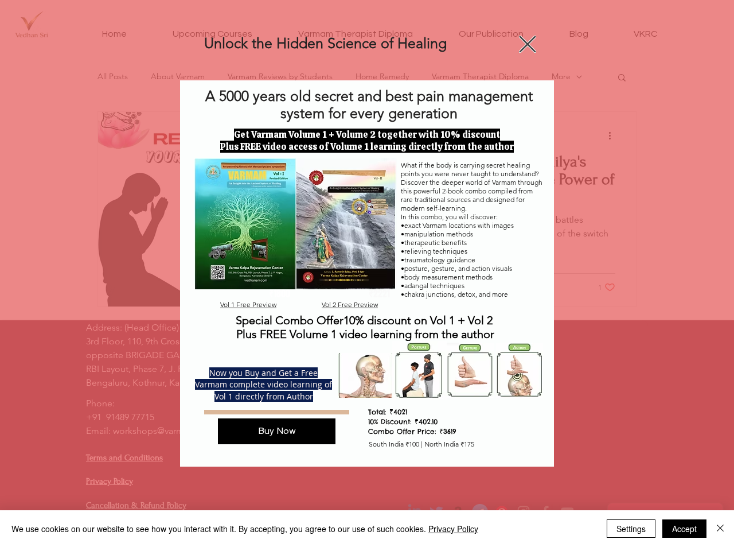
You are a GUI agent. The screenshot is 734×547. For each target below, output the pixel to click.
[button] (527, 44)
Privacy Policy (453, 528)
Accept (684, 528)
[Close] (720, 528)
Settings (631, 528)
